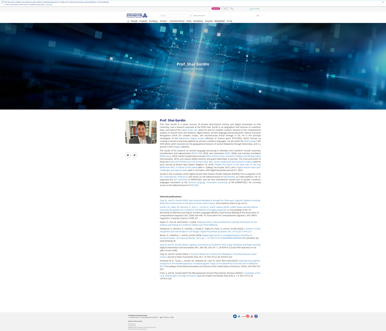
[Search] (191, 15)
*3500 (172, 317)
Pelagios (176, 146)
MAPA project (250, 141)
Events (163, 21)
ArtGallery (198, 21)
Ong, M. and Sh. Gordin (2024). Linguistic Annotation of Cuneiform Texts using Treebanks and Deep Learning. (210, 244)
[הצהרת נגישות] (235, 316)
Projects (143, 21)
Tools (188, 21)
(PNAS (228, 153)
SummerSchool (177, 21)
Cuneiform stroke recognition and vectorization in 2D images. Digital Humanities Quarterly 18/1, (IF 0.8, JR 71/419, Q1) (210, 230)
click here (49, 4)
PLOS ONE (197, 153)
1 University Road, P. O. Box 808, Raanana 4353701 (143, 317)
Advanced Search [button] (199, 16)
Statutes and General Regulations (137, 329)
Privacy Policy (132, 324)
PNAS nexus (166, 156)
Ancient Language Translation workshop (207, 182)
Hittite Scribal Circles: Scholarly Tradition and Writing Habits (233, 156)
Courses (209, 21)
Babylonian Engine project (191, 138)
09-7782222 (164, 317)
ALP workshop (180, 179)
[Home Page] (128, 21)
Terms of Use (132, 325)
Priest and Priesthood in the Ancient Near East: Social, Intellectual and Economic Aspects (211, 161)
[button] (232, 8)
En (258, 16)
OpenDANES (229, 176)
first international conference (173, 176)
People (134, 21)
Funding (153, 21)
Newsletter (220, 21)
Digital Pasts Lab (189, 130)
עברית (257, 9)
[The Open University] (143, 15)
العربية (251, 9)
